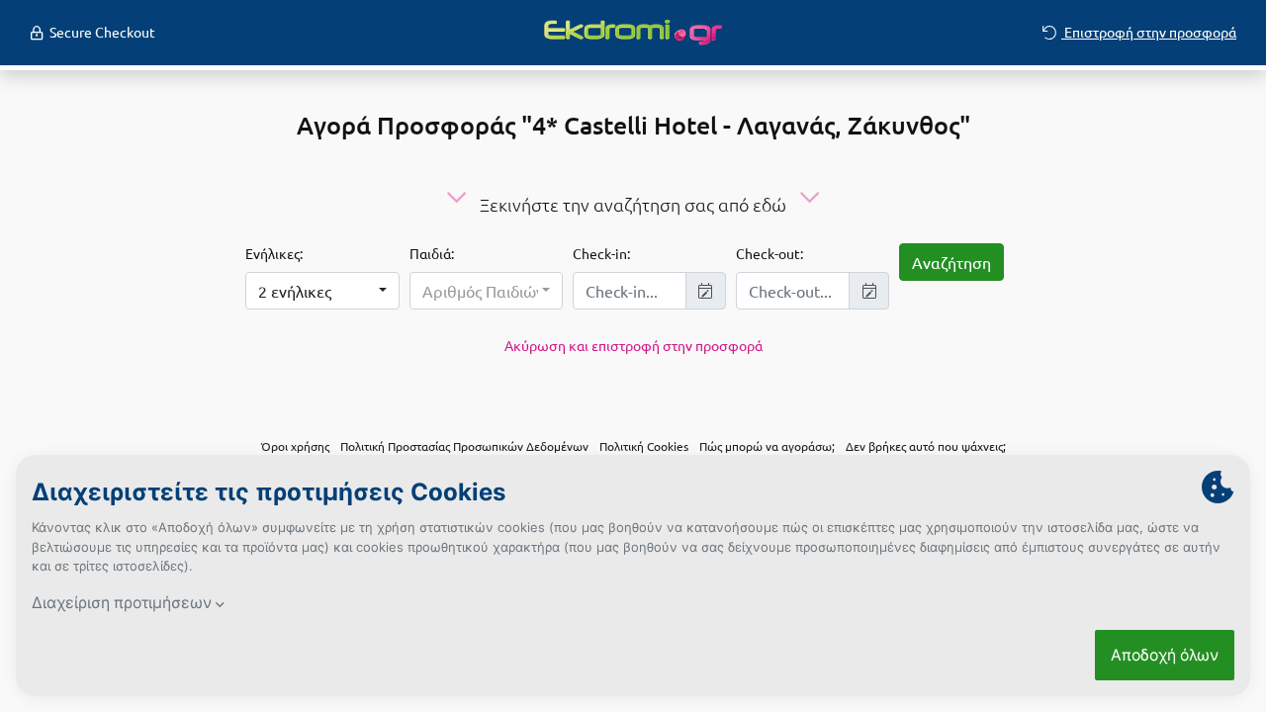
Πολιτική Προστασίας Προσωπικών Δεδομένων (464, 446)
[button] (322, 291)
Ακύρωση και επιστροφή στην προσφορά (633, 345)
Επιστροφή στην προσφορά (1148, 32)
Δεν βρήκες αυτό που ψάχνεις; (926, 446)
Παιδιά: (431, 253)
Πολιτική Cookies (643, 446)
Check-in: (601, 253)
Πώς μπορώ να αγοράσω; (767, 446)
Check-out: (769, 253)
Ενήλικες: (274, 253)
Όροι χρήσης (295, 446)
